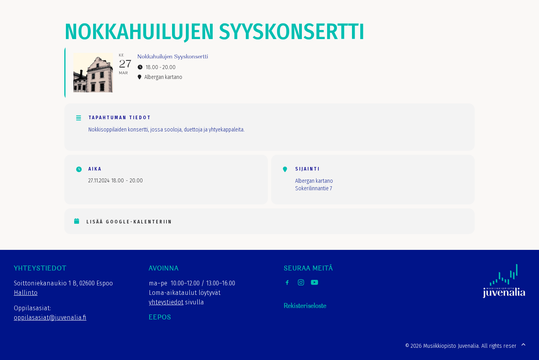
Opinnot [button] (283, 27)
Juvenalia (244, 27)
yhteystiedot (166, 302)
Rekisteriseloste (305, 306)
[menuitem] (245, 27)
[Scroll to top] (523, 343)
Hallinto (25, 293)
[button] (500, 25)
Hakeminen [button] (323, 27)
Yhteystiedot (461, 27)
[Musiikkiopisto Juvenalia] (36, 25)
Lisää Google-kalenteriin (129, 222)
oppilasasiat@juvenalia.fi (50, 317)
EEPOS (160, 317)
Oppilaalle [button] (413, 27)
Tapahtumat (368, 27)
